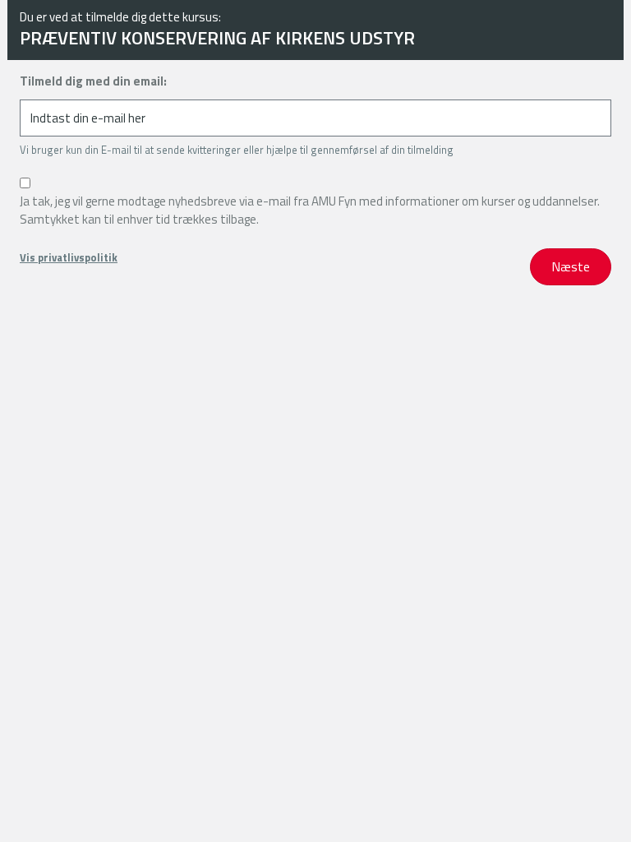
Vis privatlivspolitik (68, 257)
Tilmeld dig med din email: (93, 81)
